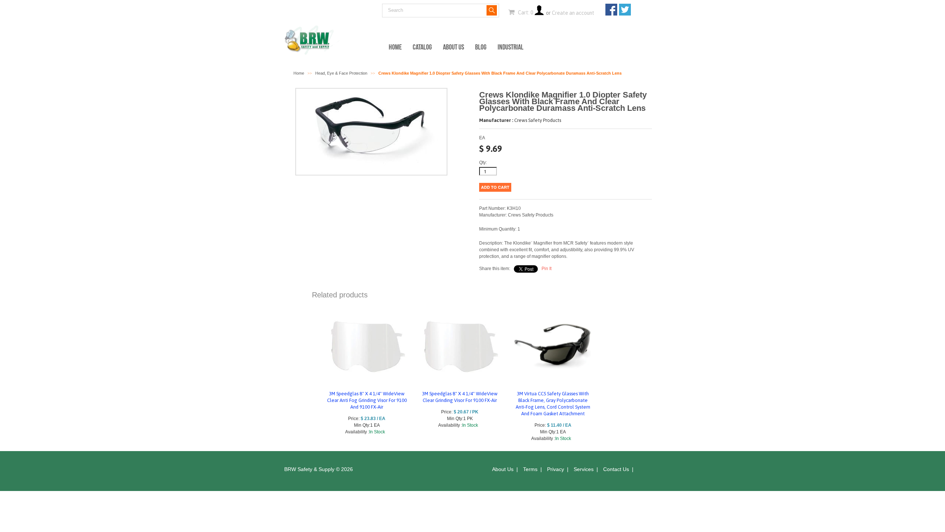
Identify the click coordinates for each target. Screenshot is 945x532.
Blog (481, 47)
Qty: (483, 162)
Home (395, 47)
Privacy (555, 469)
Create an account (573, 13)
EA (482, 137)
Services (584, 469)
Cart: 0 (525, 13)
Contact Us (616, 469)
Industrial (510, 47)
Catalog (422, 47)
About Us (453, 47)
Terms (530, 469)
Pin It (546, 268)
